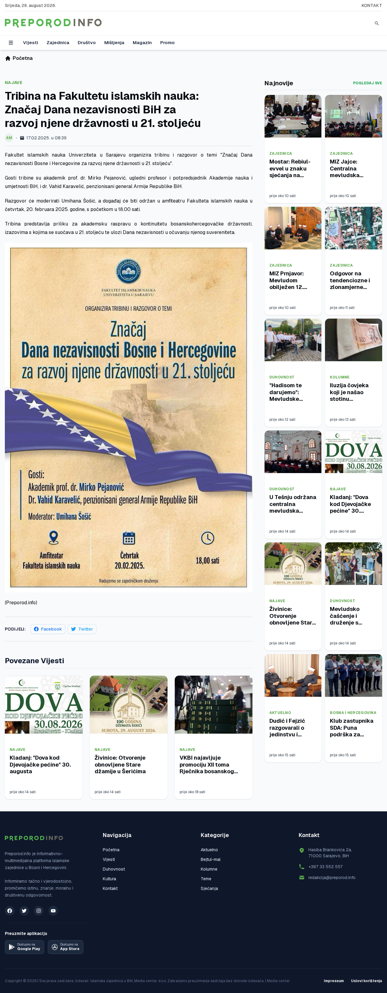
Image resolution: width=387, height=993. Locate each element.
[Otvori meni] (11, 43)
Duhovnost (282, 377)
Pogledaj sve (367, 83)
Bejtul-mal (210, 859)
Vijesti (30, 42)
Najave (13, 82)
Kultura (109, 878)
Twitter (85, 629)
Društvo (87, 42)
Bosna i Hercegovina (353, 712)
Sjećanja (209, 888)
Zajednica (58, 42)
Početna (111, 849)
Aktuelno (280, 712)
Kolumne (340, 377)
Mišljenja (114, 42)
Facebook (51, 629)
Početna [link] (23, 58)
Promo (167, 42)
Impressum (334, 980)
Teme (206, 878)
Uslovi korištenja (366, 980)
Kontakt (372, 5)
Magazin (142, 42)
